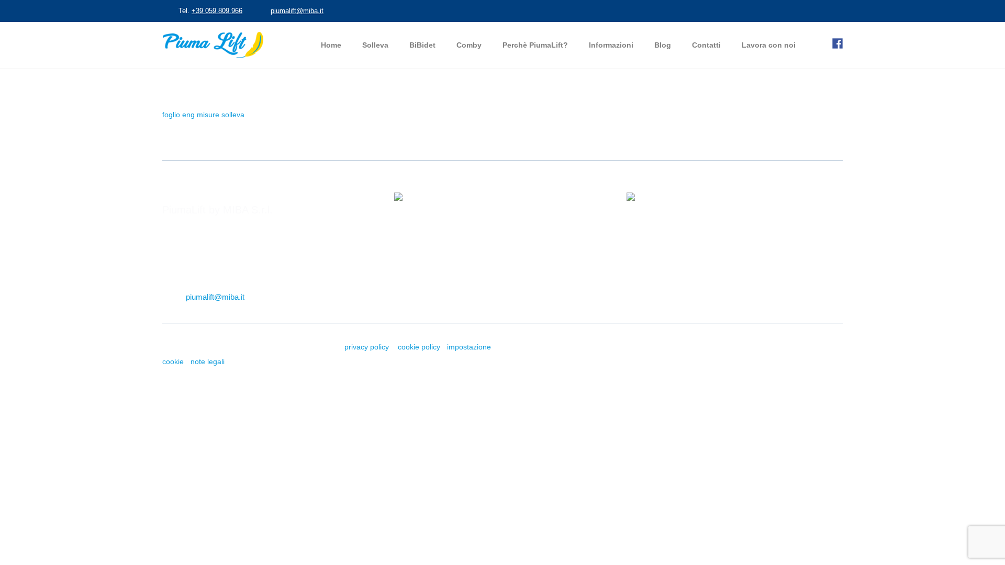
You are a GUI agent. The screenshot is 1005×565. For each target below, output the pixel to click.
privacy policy (366, 347)
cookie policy (419, 347)
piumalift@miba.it (297, 11)
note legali (208, 361)
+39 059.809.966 (217, 11)
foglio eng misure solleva (203, 114)
